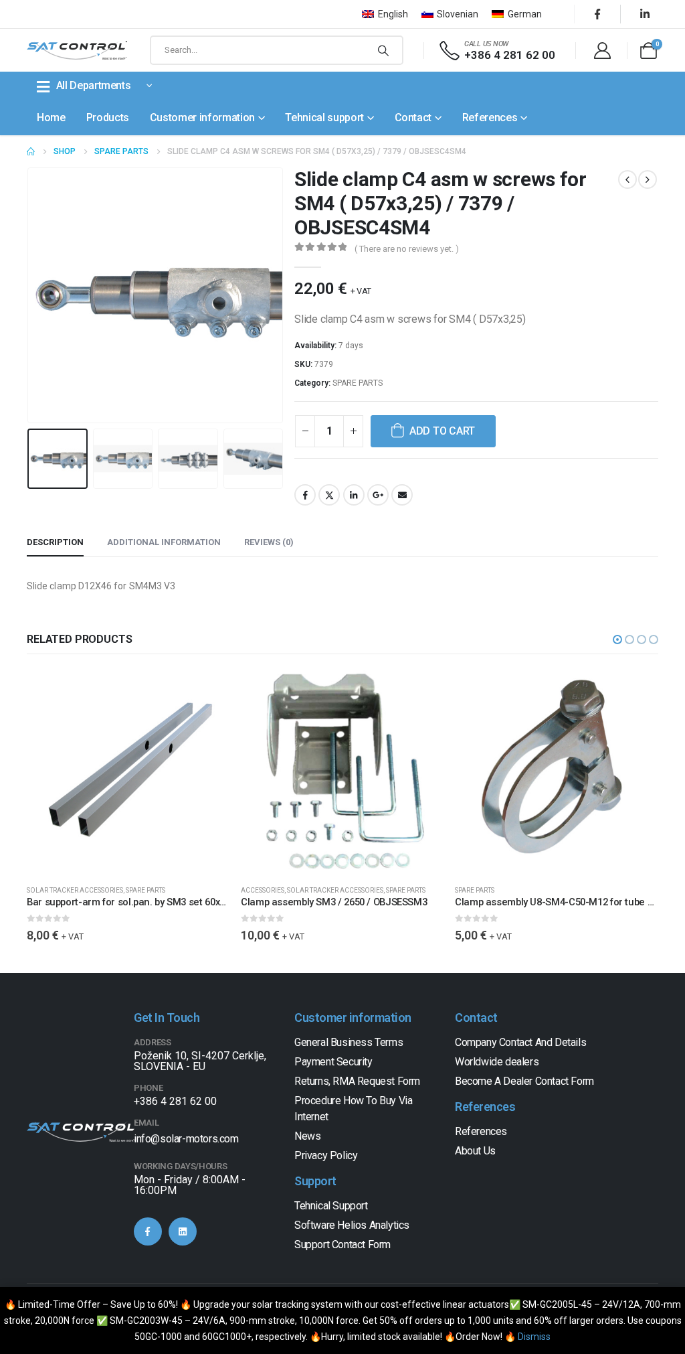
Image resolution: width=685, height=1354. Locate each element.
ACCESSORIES (262, 890)
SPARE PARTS (357, 383)
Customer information (202, 117)
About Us (475, 1150)
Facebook (305, 495)
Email (402, 495)
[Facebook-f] (148, 1231)
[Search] (383, 50)
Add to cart (442, 431)
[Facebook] (597, 14)
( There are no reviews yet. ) (407, 249)
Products (107, 117)
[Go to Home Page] (31, 151)
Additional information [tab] (164, 542)
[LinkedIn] (644, 14)
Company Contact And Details (520, 1042)
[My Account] (602, 50)
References (490, 117)
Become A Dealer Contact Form (524, 1081)
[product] (128, 772)
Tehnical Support (331, 1205)
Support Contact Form (342, 1244)
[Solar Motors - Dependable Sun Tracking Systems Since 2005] (77, 50)
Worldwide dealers (497, 1061)
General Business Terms (348, 1042)
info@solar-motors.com (186, 1138)
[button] (30, 295)
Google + (378, 495)
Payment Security (333, 1061)
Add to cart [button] (208, 692)
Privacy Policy (325, 1155)
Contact (413, 117)
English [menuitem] (393, 14)
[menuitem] (385, 14)
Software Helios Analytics (351, 1225)
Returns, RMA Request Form (357, 1081)
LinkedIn (354, 495)
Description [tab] (55, 542)
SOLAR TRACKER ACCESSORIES (75, 890)
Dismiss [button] (534, 1336)
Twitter (329, 495)
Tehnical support (324, 117)
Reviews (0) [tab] (269, 542)
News (307, 1136)
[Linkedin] (183, 1231)
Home (51, 117)
